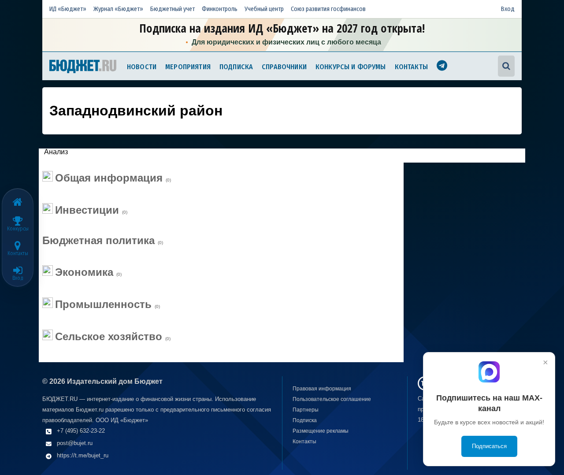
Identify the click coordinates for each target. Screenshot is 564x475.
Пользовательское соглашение (332, 399)
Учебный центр (264, 9)
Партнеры (306, 409)
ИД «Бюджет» (67, 9)
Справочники (284, 67)
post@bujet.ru (75, 443)
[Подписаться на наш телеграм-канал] (442, 67)
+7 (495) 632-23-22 (81, 430)
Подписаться (489, 446)
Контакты (411, 67)
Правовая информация (322, 388)
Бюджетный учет (172, 9)
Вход (508, 9)
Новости (141, 67)
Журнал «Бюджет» (118, 9)
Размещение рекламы (321, 431)
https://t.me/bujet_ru (82, 455)
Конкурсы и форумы (350, 67)
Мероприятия (188, 67)
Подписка (236, 67)
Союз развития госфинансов (328, 9)
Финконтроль (219, 9)
